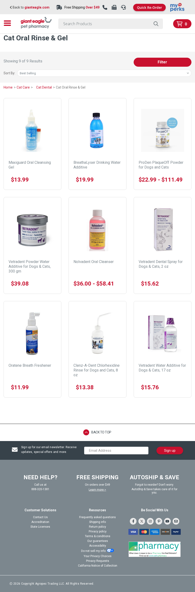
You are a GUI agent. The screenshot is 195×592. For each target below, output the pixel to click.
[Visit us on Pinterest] (159, 521)
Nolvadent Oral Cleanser (93, 261)
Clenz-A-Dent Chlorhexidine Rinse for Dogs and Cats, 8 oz (96, 370)
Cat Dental (44, 87)
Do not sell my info (93, 551)
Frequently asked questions (97, 517)
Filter (162, 62)
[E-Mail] (176, 521)
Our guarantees (97, 541)
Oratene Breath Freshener (30, 365)
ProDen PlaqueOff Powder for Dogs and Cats (161, 164)
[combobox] (110, 24)
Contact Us (40, 517)
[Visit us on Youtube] (167, 521)
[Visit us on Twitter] (141, 521)
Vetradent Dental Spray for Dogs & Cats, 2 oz (161, 264)
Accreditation (40, 522)
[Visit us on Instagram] (150, 521)
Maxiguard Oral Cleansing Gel (30, 164)
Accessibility (97, 545)
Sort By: (9, 73)
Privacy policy (98, 531)
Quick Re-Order (149, 7)
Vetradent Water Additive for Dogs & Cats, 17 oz (162, 367)
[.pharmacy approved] (154, 549)
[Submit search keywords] (155, 24)
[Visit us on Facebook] (133, 521)
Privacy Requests (97, 561)
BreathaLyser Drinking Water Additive (97, 164)
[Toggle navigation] (9, 23)
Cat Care (23, 87)
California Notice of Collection (97, 565)
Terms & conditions (97, 536)
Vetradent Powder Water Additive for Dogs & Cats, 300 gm (30, 266)
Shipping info (97, 522)
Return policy (97, 526)
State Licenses (40, 526)
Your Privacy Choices (98, 556)
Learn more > (97, 489)
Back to (30, 7)
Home (8, 87)
